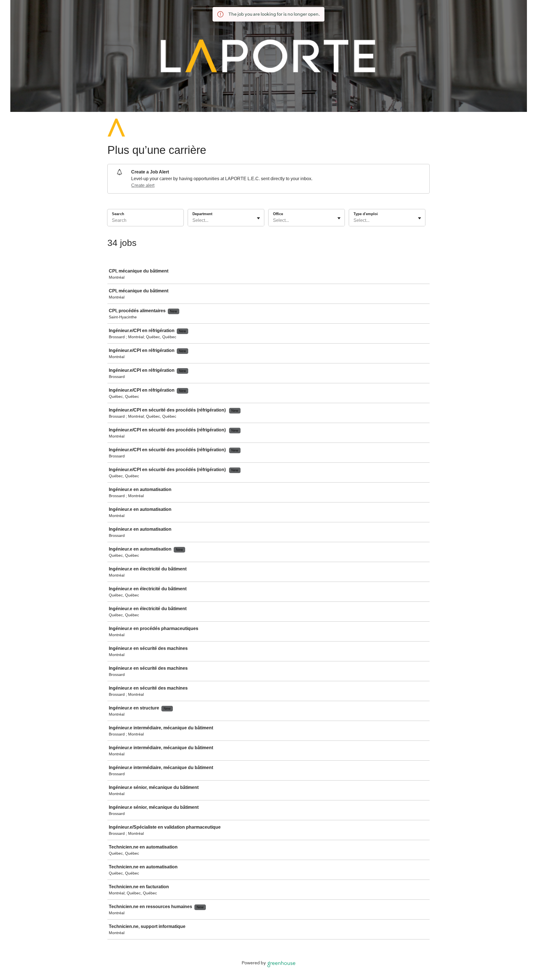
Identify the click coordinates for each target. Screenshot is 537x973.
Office (278, 214)
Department (202, 214)
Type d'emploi (366, 214)
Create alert (142, 185)
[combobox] (193, 220)
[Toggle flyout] (258, 218)
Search (118, 214)
